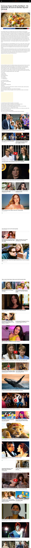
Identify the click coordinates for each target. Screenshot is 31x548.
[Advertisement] (7, 59)
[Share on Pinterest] (28, 28)
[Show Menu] (1, 1)
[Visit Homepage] (15, 1)
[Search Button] (29, 1)
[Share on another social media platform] (29, 28)
